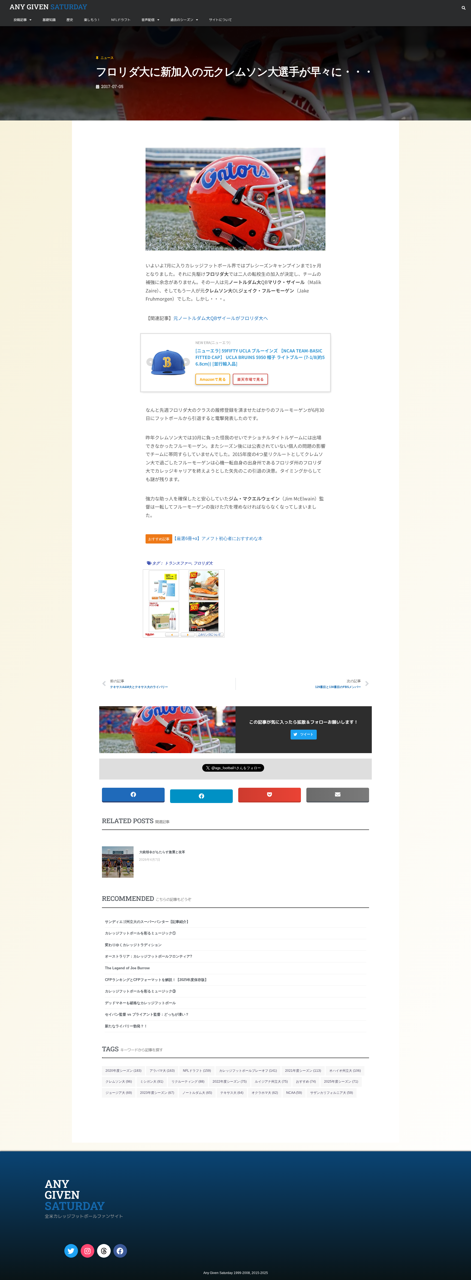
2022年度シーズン (230, 1081)
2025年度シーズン (341, 1081)
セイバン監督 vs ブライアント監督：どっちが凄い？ (147, 1014)
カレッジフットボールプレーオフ (248, 1071)
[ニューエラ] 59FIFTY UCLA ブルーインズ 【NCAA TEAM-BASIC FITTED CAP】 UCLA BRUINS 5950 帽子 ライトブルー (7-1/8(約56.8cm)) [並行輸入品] (260, 357)
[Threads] (104, 1251)
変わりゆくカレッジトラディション (133, 945)
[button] (463, 8)
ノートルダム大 (197, 1093)
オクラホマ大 (265, 1093)
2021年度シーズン (303, 1071)
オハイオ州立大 (345, 1071)
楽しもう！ (92, 19)
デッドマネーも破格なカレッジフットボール (140, 1003)
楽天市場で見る (250, 379)
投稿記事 (20, 19)
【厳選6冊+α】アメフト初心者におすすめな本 (217, 538)
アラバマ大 (162, 1071)
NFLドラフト (121, 19)
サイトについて (220, 19)
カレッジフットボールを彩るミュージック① (140, 933)
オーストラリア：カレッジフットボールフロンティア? (148, 956)
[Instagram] (87, 1251)
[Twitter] (71, 1251)
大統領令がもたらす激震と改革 (162, 852)
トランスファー (178, 563)
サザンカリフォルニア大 (331, 1093)
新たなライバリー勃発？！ (126, 1026)
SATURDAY (48, 6)
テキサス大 (231, 1093)
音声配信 (148, 19)
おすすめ (306, 1081)
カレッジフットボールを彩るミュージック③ (140, 991)
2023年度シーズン (157, 1093)
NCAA (294, 1093)
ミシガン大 (151, 1081)
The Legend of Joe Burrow (127, 968)
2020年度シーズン (123, 1071)
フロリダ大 (203, 563)
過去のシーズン (181, 19)
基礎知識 (49, 19)
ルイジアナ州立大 (271, 1081)
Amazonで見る (213, 379)
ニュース (31, 32)
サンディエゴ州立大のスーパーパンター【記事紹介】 (147, 922)
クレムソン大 (118, 1081)
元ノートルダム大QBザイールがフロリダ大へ (220, 318)
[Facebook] (120, 1251)
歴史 (70, 19)
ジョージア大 (118, 1093)
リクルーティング (187, 1081)
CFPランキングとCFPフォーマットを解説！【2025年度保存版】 (156, 980)
